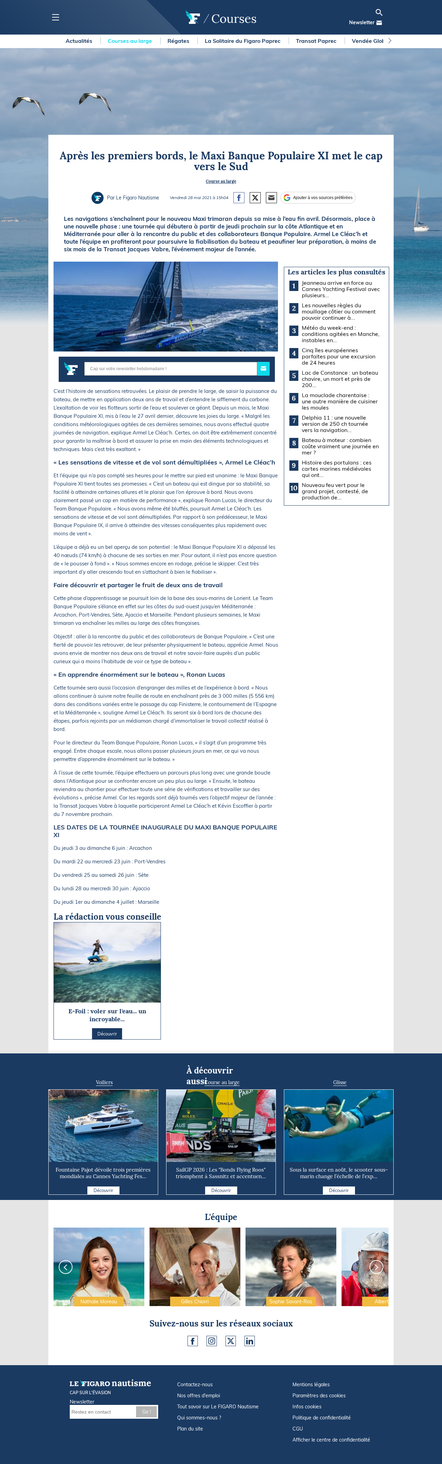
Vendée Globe (371, 40)
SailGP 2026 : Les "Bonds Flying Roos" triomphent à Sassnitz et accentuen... (221, 1173)
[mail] (379, 23)
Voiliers (104, 1082)
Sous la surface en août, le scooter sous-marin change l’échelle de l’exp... (339, 1173)
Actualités (80, 40)
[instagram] (211, 1341)
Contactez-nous (195, 1384)
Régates (179, 40)
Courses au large (130, 40)
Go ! (146, 1412)
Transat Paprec (317, 40)
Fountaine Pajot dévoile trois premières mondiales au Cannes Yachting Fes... (103, 1173)
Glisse (340, 1082)
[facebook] (193, 1341)
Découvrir (103, 1190)
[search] (379, 12)
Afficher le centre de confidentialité (331, 1440)
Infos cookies (306, 1407)
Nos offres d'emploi (198, 1395)
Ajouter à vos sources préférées (323, 197)
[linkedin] (249, 1341)
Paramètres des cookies (319, 1395)
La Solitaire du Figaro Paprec (243, 40)
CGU (297, 1429)
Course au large (221, 181)
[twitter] (230, 1341)
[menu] (55, 17)
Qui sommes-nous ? (199, 1418)
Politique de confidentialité (321, 1418)
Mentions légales (311, 1384)
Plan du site (190, 1429)
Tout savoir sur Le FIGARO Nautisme (218, 1407)
